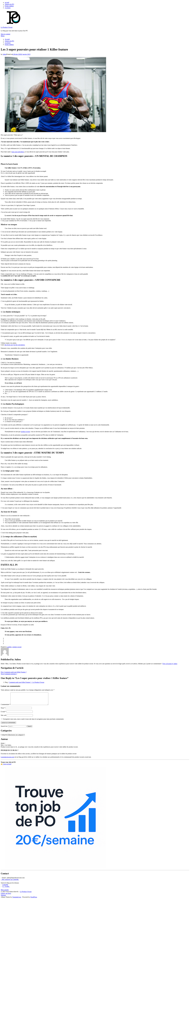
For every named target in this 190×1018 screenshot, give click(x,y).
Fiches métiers (9, 6)
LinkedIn (5, 884)
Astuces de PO (9, 4)
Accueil (7, 39)
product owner (25, 431)
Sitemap (3, 895)
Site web (3, 715)
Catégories (4, 735)
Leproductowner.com (7, 757)
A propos (7, 8)
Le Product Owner (6, 27)
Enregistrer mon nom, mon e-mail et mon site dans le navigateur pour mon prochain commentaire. (33, 719)
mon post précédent (18, 152)
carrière (9, 647)
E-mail (3, 711)
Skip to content (5, 34)
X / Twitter (6, 886)
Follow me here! (6, 893)
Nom (3, 708)
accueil (7, 2)
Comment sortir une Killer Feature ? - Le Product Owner (26, 682)
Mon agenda (5, 890)
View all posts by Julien (169, 664)
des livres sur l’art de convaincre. (15, 345)
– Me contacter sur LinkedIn (10, 879)
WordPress (33, 897)
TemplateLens (16, 897)
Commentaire (5, 704)
